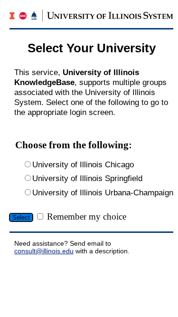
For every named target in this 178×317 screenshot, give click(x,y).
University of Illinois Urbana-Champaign (102, 192)
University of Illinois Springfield (87, 178)
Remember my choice (86, 216)
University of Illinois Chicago (83, 164)
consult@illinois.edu (44, 251)
